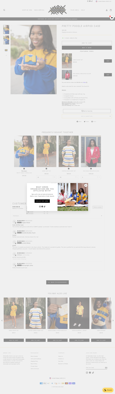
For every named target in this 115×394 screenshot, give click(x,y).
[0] (112, 18)
